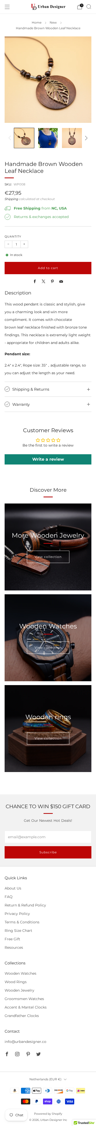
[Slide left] (10, 138)
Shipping (11, 199)
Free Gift (12, 939)
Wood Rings (16, 982)
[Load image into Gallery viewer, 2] (48, 138)
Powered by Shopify (48, 1113)
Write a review (48, 459)
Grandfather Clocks (22, 1016)
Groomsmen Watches (24, 999)
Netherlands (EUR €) (45, 1079)
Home (36, 22)
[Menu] (7, 6)
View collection (48, 557)
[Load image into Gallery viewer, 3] (72, 138)
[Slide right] (85, 138)
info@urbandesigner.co (25, 1042)
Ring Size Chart (18, 931)
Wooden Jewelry (19, 990)
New (53, 22)
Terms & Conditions (22, 922)
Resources (14, 947)
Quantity (13, 236)
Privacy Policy (17, 914)
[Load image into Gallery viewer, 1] (24, 138)
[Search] (88, 6)
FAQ (9, 897)
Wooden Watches (20, 973)
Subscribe (48, 852)
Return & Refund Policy (25, 905)
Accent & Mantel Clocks (26, 1007)
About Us (13, 888)
